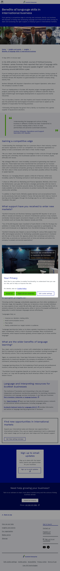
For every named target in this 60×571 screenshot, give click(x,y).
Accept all (9, 293)
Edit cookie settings (45, 293)
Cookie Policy (21, 288)
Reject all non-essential (26, 293)
